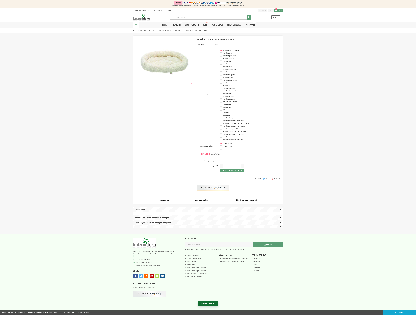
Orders (255, 264)
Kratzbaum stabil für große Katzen (145, 287)
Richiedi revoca (208, 304)
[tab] (208, 209)
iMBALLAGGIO (191, 261)
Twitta (268, 179)
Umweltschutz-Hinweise (194, 277)
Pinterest (277, 179)
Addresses (256, 261)
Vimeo (157, 276)
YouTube (152, 276)
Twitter (141, 276)
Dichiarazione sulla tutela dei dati (197, 274)
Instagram (162, 276)
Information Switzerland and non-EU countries (234, 258)
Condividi (258, 179)
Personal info (257, 258)
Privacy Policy (191, 264)
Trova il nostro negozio (140, 10)
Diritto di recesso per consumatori (197, 267)
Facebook (135, 276)
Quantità (215, 166)
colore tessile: (204, 95)
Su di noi (152, 10)
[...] (134, 256)
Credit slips (256, 267)
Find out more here (82, 312)
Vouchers (256, 271)
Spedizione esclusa (205, 157)
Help (169, 10)
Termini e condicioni (193, 255)
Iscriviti (269, 245)
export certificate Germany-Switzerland (232, 261)
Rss (146, 276)
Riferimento (200, 44)
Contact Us (161, 10)
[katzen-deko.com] (141, 17)
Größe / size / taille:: (206, 146)
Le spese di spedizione (194, 258)
